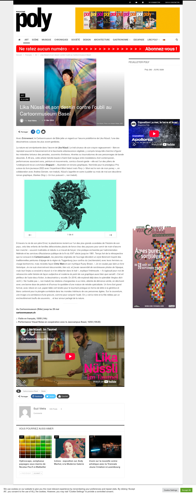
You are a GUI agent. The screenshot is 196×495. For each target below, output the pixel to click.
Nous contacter (172, 2)
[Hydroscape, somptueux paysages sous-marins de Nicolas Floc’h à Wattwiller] (35, 446)
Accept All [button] (186, 490)
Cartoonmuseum (42, 256)
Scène (35, 39)
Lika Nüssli (63, 147)
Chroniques (61, 39)
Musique (46, 39)
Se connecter (154, 2)
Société (75, 39)
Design (87, 39)
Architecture (102, 39)
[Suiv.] (110, 234)
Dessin (43, 391)
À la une (25, 99)
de (70, 234)
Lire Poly (153, 39)
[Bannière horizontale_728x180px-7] (127, 20)
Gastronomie (120, 39)
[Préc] (30, 234)
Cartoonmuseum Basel (30, 391)
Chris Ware (59, 263)
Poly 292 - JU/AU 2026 (154, 69)
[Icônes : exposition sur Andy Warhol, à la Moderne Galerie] (70, 446)
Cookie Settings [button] (170, 490)
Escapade (139, 39)
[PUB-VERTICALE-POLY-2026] (154, 265)
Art (27, 39)
